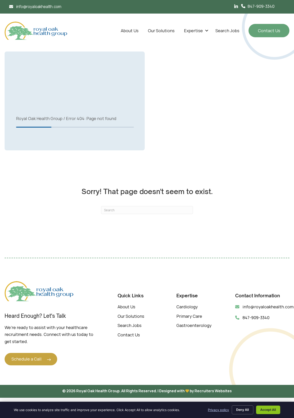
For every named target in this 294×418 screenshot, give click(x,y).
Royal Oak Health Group (39, 118)
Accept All (268, 410)
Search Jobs (227, 30)
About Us (130, 30)
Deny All (242, 410)
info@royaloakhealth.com (268, 306)
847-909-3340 (261, 6)
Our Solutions (161, 30)
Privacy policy (218, 410)
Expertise (193, 30)
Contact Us (269, 30)
